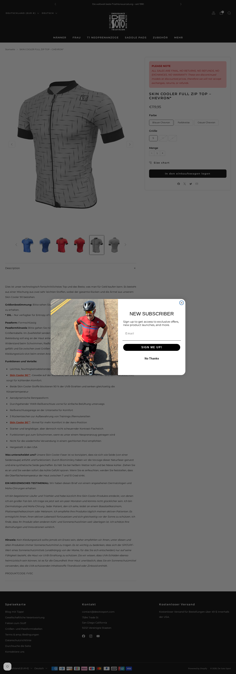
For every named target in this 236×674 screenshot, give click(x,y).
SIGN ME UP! (151, 347)
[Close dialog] (182, 303)
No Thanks (152, 358)
